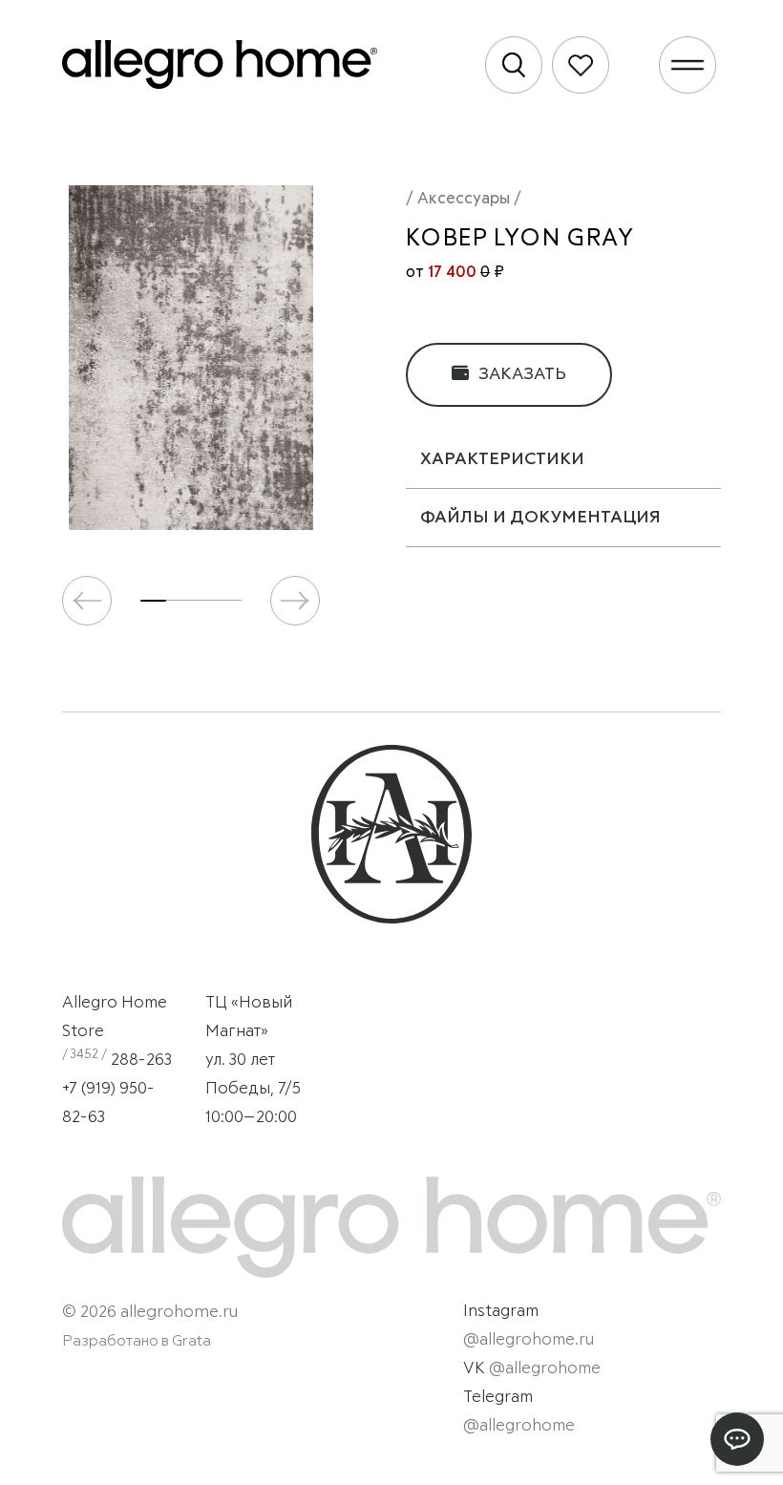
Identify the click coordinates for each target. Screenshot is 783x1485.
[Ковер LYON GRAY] (191, 357)
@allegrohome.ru (528, 1340)
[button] (295, 601)
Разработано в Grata (136, 1340)
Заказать (520, 374)
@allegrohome (545, 1369)
